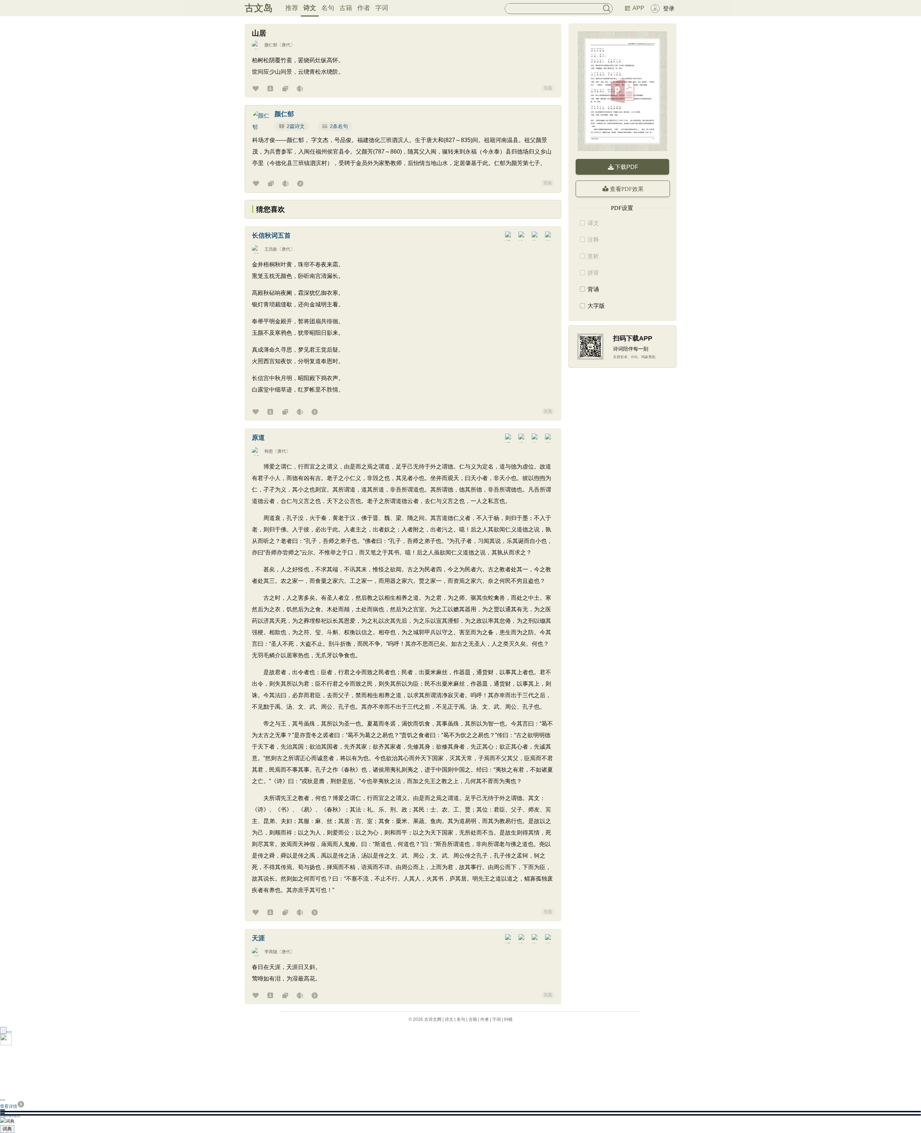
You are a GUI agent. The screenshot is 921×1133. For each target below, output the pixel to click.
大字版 (596, 306)
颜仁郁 (270, 44)
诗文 (309, 8)
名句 (327, 8)
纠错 (508, 1019)
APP (638, 8)
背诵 (593, 289)
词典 (7, 1129)
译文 (593, 223)
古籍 (345, 8)
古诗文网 (432, 1019)
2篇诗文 (296, 126)
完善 (548, 88)
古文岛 (259, 8)
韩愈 (268, 451)
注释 (593, 240)
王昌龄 (270, 249)
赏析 (593, 256)
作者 (363, 8)
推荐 (291, 8)
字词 (381, 8)
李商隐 (270, 951)
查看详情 (8, 1106)
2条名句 (339, 126)
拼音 (593, 273)
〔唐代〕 (286, 44)
